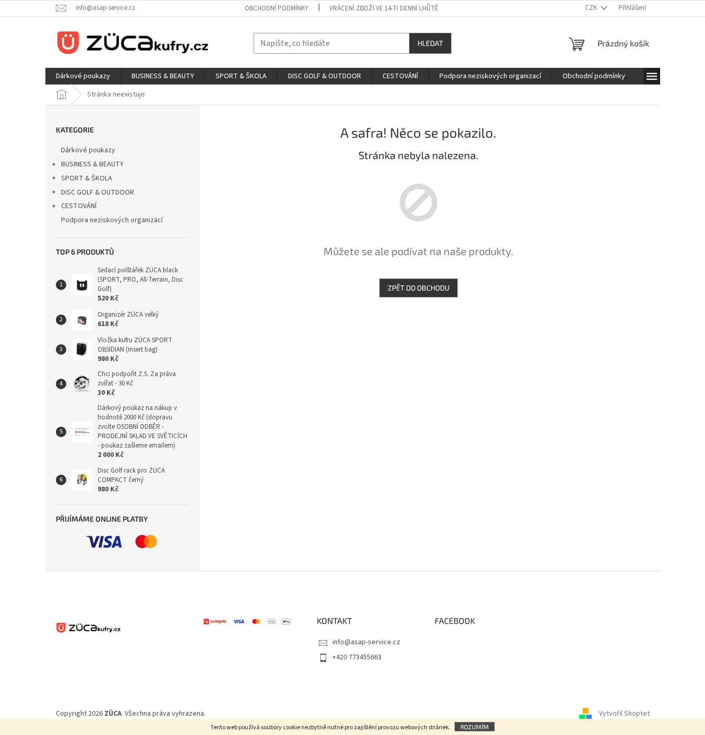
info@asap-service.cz (366, 642)
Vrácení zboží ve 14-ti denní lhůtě (383, 8)
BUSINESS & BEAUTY (92, 164)
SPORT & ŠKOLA (86, 178)
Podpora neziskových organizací (112, 220)
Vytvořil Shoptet (624, 713)
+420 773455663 (356, 657)
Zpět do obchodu (418, 287)
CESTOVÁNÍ (79, 206)
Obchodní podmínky (276, 8)
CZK (592, 8)
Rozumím (474, 726)
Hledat (430, 43)
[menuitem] (83, 76)
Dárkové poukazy (88, 150)
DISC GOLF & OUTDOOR (97, 192)
